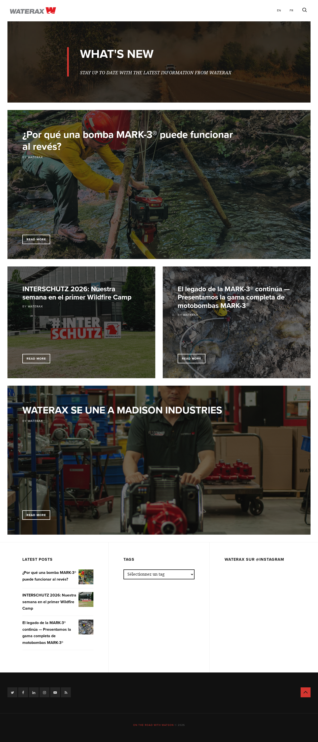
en (279, 10)
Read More (36, 239)
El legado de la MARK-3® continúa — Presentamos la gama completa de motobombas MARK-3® (234, 297)
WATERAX (35, 157)
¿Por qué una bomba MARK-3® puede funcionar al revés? (127, 140)
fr (291, 10)
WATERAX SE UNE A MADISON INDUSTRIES (122, 410)
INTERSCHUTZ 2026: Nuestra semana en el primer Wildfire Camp (76, 293)
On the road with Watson (153, 725)
